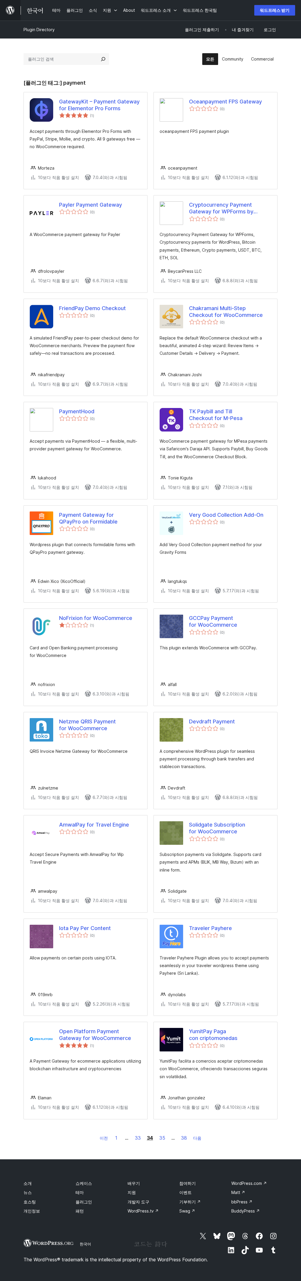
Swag (187, 1210)
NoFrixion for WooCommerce (95, 618)
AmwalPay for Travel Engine (94, 825)
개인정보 (32, 1210)
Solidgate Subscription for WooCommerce (217, 828)
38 (184, 1138)
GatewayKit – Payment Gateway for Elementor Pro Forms (99, 104)
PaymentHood (76, 411)
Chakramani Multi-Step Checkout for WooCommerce (226, 311)
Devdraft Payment (212, 721)
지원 (132, 1192)
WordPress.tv (143, 1210)
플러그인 (84, 1201)
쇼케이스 (84, 1183)
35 (162, 1138)
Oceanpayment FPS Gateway (225, 101)
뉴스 (28, 1192)
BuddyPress (245, 1210)
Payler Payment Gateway (90, 205)
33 (138, 1138)
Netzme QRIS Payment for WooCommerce (87, 724)
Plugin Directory (39, 29)
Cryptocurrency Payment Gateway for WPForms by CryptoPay (221, 208)
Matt (238, 1192)
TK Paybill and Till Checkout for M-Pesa (216, 414)
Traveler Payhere (210, 928)
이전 (104, 1137)
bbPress (241, 1201)
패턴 (80, 1210)
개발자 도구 (138, 1201)
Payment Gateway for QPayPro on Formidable (88, 518)
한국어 (85, 1244)
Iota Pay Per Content (85, 928)
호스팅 (30, 1201)
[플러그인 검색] (103, 59)
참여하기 (187, 1183)
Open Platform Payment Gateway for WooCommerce (95, 1034)
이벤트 (185, 1192)
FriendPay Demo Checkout (92, 308)
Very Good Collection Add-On (226, 515)
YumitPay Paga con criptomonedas (213, 1034)
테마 (80, 1192)
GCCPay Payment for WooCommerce (213, 621)
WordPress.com (249, 1183)
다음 (197, 1137)
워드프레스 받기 (275, 10)
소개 (28, 1183)
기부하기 (190, 1201)
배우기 (134, 1183)
